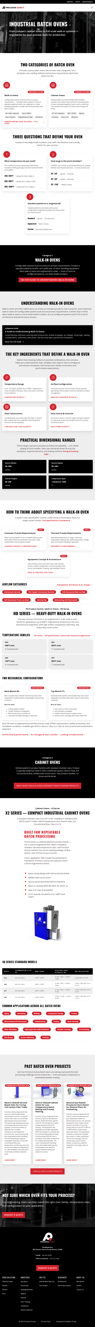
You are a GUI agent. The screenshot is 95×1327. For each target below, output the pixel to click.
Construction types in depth (17, 427)
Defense (23, 1298)
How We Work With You (46, 1281)
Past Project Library (64, 1285)
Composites (24, 1306)
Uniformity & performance (63, 546)
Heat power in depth (60, 427)
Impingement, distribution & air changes (73, 585)
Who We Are (80, 1281)
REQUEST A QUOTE (47, 1268)
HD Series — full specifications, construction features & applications (62, 635)
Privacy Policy (46, 1321)
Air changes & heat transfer (44, 734)
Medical (23, 1294)
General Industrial (26, 1310)
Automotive (24, 1285)
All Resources (62, 1281)
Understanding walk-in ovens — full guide (21, 122)
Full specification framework (56, 520)
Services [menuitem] (70, 1)
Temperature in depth (14, 397)
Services (4, 1289)
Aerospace (24, 1281)
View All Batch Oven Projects (47, 1171)
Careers (78, 1285)
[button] (92, 7)
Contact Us (80, 1289)
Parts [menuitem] (78, 1)
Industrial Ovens (7, 1281)
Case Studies (43, 1285)
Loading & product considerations (20, 546)
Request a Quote (13, 1215)
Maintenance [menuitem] (87, 1)
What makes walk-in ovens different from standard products (47, 785)
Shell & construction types (40, 572)
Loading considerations (71, 734)
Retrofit (4, 1285)
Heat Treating (25, 1302)
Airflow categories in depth (63, 397)
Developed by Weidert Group (66, 1321)
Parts (4, 1294)
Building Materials (27, 1289)
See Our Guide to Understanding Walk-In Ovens (47, 280)
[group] (47, 32)
